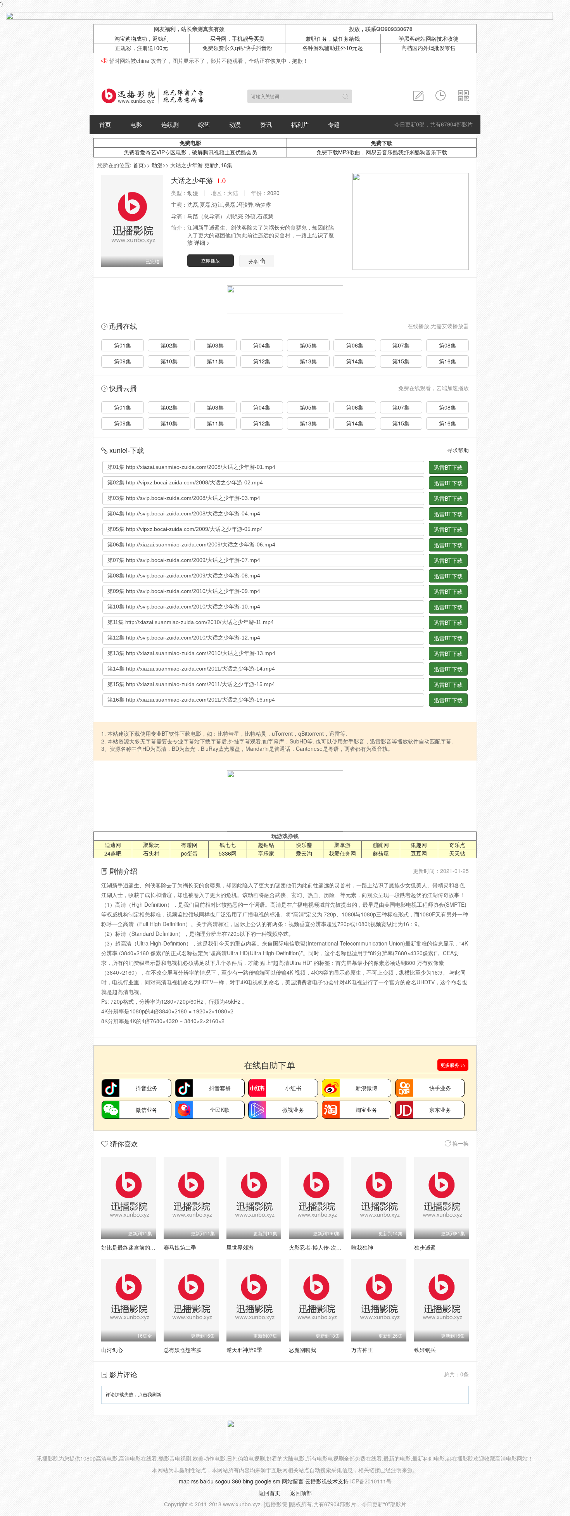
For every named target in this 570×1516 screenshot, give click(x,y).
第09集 (122, 361)
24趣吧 (112, 853)
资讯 (266, 124)
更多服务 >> (453, 1064)
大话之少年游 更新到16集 (201, 165)
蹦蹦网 (381, 845)
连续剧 (170, 124)
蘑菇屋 (381, 853)
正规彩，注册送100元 (141, 48)
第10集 (169, 361)
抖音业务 (146, 1088)
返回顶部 (301, 1493)
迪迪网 (113, 845)
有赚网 (189, 845)
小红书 (293, 1088)
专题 (334, 124)
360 (236, 1481)
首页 (105, 124)
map (184, 1481)
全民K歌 (220, 1109)
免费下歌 (381, 143)
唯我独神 (362, 1247)
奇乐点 (457, 845)
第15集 (400, 361)
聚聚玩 (151, 845)
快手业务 (440, 1088)
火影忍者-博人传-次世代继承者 (326, 1247)
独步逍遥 (425, 1247)
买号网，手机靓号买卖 (237, 38)
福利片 (300, 124)
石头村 (151, 853)
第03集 (215, 345)
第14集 (354, 361)
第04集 (261, 345)
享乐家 (266, 853)
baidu (207, 1481)
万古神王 (362, 1350)
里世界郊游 (240, 1247)
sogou (222, 1481)
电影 (136, 124)
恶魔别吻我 (302, 1350)
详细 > (202, 242)
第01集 (122, 345)
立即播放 (210, 260)
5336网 (228, 853)
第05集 (308, 345)
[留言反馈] (418, 95)
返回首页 (269, 1493)
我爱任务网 (342, 853)
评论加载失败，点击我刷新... (135, 1394)
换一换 (460, 1143)
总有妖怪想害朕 (183, 1350)
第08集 (447, 345)
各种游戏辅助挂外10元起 (332, 48)
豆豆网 (419, 853)
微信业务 (146, 1109)
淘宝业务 (366, 1109)
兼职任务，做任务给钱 (333, 38)
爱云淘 (304, 853)
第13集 (308, 361)
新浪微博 (366, 1088)
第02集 (169, 345)
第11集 (215, 361)
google (263, 1481)
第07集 (400, 345)
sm (276, 1481)
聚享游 (342, 845)
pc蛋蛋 (189, 853)
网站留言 (293, 1481)
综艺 (204, 124)
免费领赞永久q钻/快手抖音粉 (237, 48)
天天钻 (457, 853)
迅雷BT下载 (448, 467)
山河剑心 (112, 1350)
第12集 (261, 361)
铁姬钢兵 (425, 1350)
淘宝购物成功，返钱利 (141, 38)
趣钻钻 (266, 845)
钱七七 (227, 845)
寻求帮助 (458, 450)
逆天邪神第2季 (244, 1350)
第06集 (354, 345)
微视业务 (293, 1109)
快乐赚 (304, 845)
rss (195, 1481)
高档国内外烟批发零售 (428, 48)
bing (248, 1481)
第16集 (447, 361)
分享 (254, 261)
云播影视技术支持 (327, 1481)
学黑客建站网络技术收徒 (428, 38)
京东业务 (440, 1109)
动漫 (235, 124)
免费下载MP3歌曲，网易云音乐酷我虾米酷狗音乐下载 (381, 152)
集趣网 (419, 845)
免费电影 (190, 143)
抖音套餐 (220, 1088)
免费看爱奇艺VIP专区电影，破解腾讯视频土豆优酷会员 (190, 152)
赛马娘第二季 (180, 1247)
